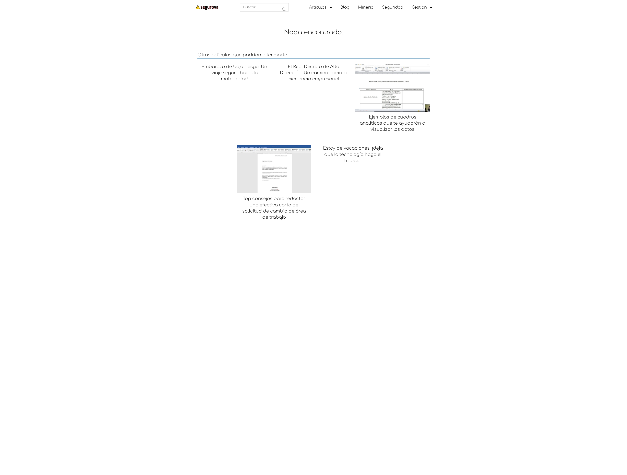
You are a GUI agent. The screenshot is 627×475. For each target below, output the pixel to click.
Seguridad (392, 7)
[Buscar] (284, 9)
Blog (345, 7)
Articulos (318, 7)
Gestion (419, 7)
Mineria (366, 7)
